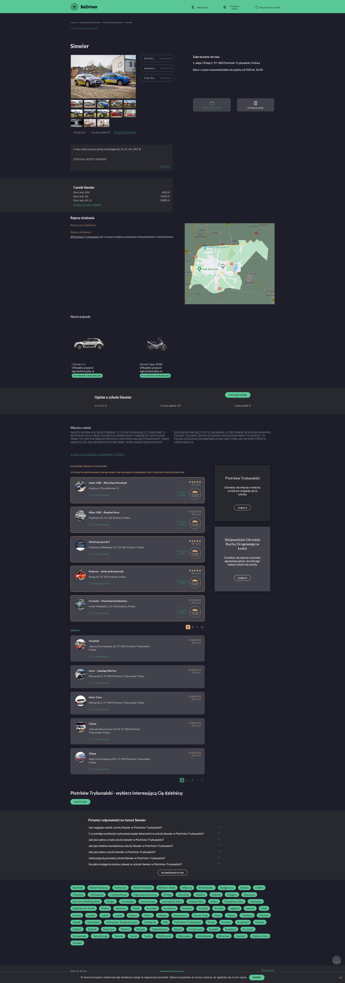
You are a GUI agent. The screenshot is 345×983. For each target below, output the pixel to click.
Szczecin (248, 929)
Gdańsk (200, 894)
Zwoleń (77, 942)
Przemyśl (243, 922)
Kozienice (169, 908)
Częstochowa (118, 894)
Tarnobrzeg (100, 936)
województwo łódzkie (89, 22)
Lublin (118, 915)
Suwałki (213, 929)
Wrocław (223, 936)
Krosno (218, 908)
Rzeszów (108, 929)
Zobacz (242, 507)
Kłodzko (120, 908)
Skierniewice (159, 929)
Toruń (133, 936)
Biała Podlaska (98, 887)
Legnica (234, 908)
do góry (336, 961)
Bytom (244, 887)
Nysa (217, 915)
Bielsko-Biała (166, 887)
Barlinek (78, 887)
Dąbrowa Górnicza (145, 894)
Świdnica (230, 929)
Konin (136, 908)
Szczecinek (79, 936)
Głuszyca (249, 894)
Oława (231, 915)
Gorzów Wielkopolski (86, 901)
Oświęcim (150, 922)
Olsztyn (264, 915)
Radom (77, 929)
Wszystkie (80, 801)
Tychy (147, 936)
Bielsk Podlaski (142, 887)
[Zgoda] (340, 977)
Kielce (105, 908)
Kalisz (214, 901)
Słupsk (178, 929)
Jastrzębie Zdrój (172, 901)
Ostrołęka (93, 922)
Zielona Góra (260, 936)
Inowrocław (148, 901)
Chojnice (78, 894)
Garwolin (183, 894)
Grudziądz (127, 901)
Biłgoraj (187, 887)
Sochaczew (195, 929)
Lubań (91, 915)
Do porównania (100, 494)
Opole (76, 922)
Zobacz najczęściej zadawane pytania (97, 454)
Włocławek (204, 936)
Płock (211, 922)
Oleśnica (247, 915)
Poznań (226, 922)
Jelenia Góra (196, 901)
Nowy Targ (201, 915)
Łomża (77, 915)
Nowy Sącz (180, 915)
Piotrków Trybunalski (113, 22)
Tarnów (118, 936)
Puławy (259, 922)
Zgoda (257, 977)
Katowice (256, 901)
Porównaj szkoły (255, 107)
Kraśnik (203, 908)
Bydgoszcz (227, 887)
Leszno (250, 908)
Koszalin (151, 908)
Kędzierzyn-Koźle (84, 908)
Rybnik (92, 929)
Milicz (148, 915)
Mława (162, 915)
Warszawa (184, 936)
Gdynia (216, 894)
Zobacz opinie (125, 132)
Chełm (259, 887)
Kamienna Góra (233, 901)
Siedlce (125, 929)
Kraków (187, 908)
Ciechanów (97, 894)
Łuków (133, 915)
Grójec (110, 901)
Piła (165, 922)
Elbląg (167, 894)
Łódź (264, 908)
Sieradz (140, 929)
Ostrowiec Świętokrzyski (121, 922)
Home (73, 22)
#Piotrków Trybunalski (84, 236)
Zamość (241, 936)
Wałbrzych (164, 936)
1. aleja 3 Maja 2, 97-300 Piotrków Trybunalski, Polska (226, 62)
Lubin (105, 915)
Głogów (232, 894)
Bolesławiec (205, 887)
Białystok (120, 887)
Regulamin (268, 970)
